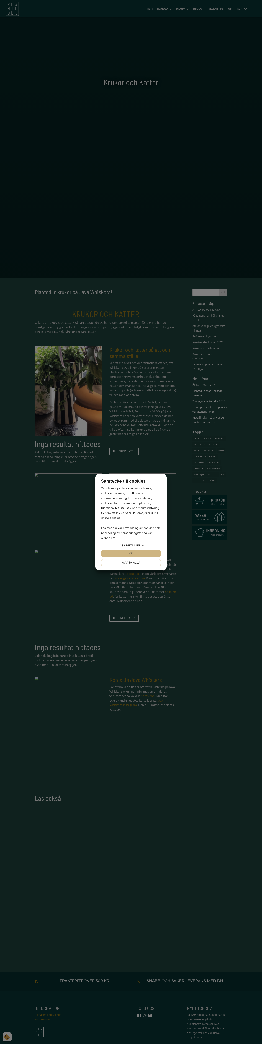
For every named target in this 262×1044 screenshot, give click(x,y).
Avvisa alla (131, 562)
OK (131, 553)
